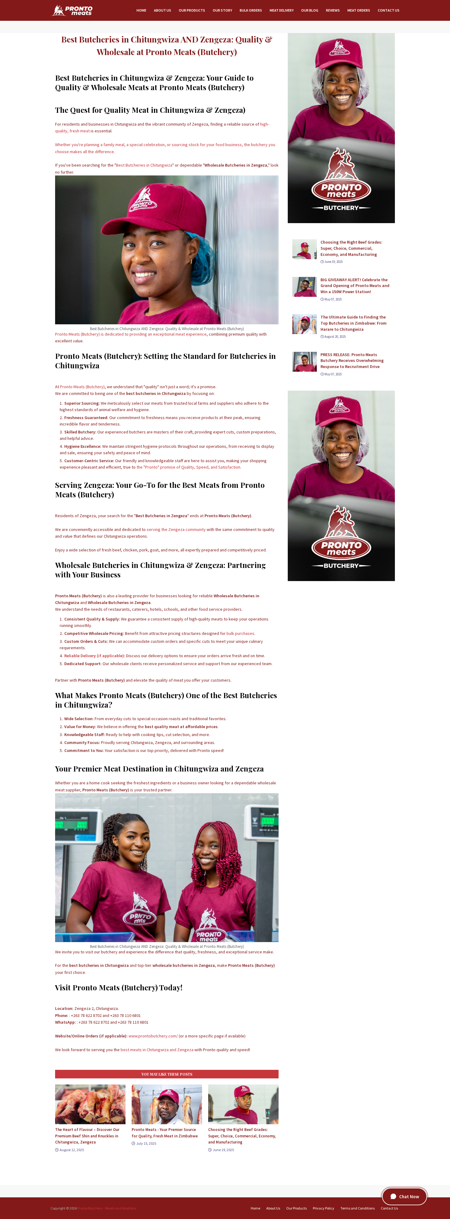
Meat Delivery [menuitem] (282, 10)
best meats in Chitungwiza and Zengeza (157, 1049)
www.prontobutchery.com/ (153, 1036)
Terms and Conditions (357, 1208)
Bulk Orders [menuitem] (251, 10)
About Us (273, 1208)
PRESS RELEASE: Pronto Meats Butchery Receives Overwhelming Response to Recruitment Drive (352, 360)
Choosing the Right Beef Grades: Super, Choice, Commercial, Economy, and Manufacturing (242, 1136)
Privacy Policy (323, 1208)
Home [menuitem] (141, 10)
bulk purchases (240, 633)
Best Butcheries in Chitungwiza (144, 165)
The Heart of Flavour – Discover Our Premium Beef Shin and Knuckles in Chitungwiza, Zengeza (87, 1136)
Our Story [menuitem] (222, 10)
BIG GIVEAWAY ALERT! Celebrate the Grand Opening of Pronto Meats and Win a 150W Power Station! (355, 285)
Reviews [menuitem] (333, 10)
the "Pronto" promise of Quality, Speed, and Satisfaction (188, 467)
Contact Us (389, 1208)
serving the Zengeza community (176, 529)
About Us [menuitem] (162, 10)
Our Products (296, 1208)
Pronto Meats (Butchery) (82, 386)
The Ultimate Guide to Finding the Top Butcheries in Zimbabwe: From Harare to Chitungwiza (354, 323)
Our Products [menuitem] (192, 10)
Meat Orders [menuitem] (358, 10)
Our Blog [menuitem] (309, 10)
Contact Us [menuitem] (388, 10)
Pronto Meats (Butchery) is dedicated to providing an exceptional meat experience (131, 334)
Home (255, 1208)
